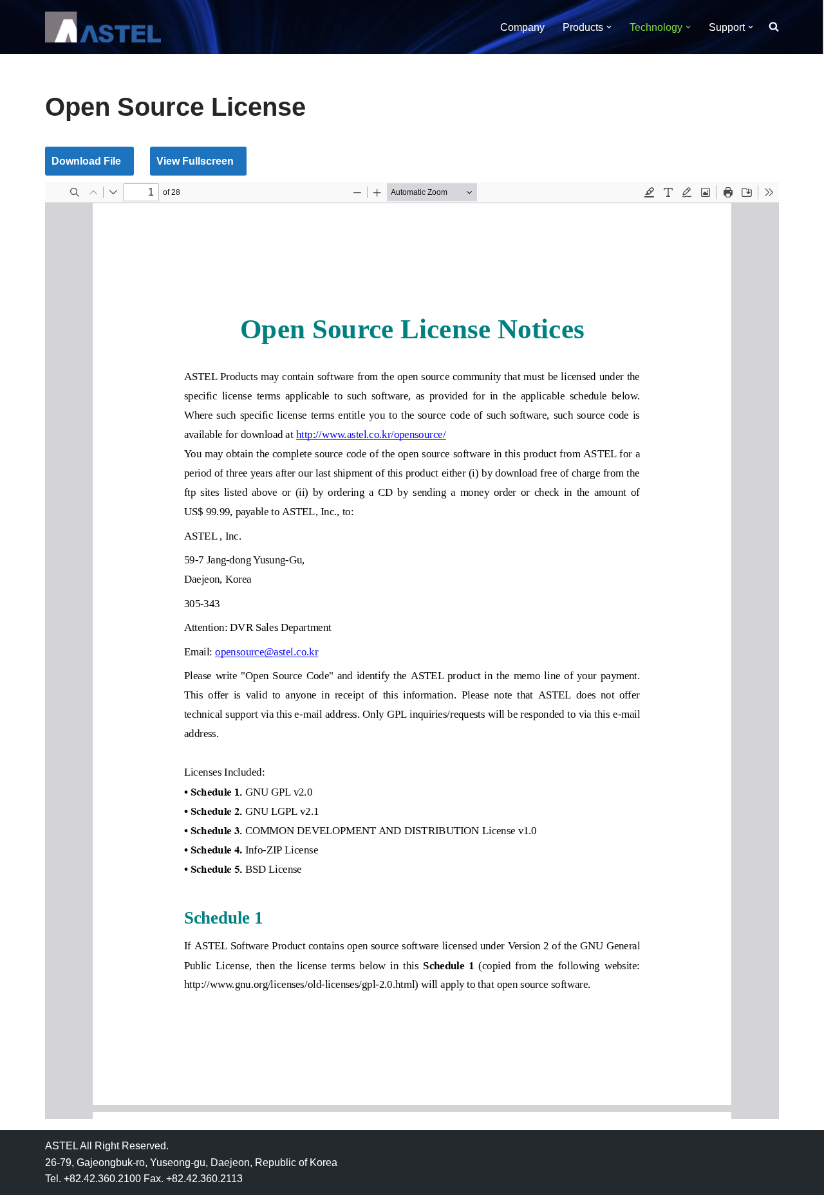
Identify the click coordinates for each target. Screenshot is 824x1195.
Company (522, 27)
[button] (609, 27)
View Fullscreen (195, 161)
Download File (86, 161)
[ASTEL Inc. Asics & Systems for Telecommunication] (103, 27)
